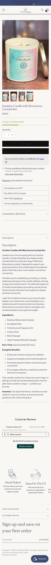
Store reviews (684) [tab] (37, 427)
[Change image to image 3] (22, 96)
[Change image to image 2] (13, 96)
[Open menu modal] (3, 9)
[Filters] (4, 434)
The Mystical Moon (23, 550)
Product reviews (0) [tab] (14, 427)
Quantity (6, 129)
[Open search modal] (42, 9)
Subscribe (44, 540)
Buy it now (25, 151)
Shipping (6, 180)
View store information (14, 174)
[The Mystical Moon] (25, 10)
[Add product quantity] (12, 134)
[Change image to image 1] (5, 96)
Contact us (17, 198)
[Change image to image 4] (30, 96)
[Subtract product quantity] (4, 134)
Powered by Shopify (9, 555)
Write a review (25, 446)
